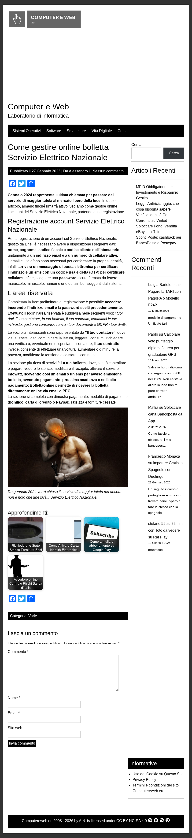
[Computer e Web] (45, 28)
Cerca (136, 145)
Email (14, 713)
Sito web (15, 728)
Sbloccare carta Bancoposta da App (165, 414)
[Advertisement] (96, 66)
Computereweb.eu (37, 821)
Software (53, 131)
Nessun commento (108, 171)
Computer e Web (38, 106)
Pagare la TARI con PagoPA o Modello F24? (164, 298)
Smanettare (76, 131)
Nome (14, 698)
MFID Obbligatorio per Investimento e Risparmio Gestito (157, 192)
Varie (32, 616)
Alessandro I (79, 171)
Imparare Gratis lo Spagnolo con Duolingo (165, 469)
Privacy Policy (144, 780)
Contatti (124, 131)
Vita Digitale (102, 131)
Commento (18, 652)
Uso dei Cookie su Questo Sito (158, 774)
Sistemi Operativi (26, 131)
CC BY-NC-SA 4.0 (131, 821)
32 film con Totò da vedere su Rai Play (165, 530)
